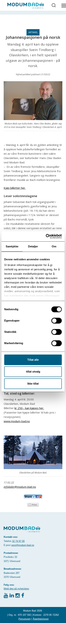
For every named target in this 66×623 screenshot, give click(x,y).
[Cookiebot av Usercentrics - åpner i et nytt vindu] (46, 236)
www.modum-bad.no (17, 421)
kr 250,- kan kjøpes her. (29, 408)
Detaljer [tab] (33, 246)
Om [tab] (54, 246)
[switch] (56, 321)
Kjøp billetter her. (15, 188)
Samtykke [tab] (12, 246)
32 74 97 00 (18, 541)
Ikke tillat (33, 383)
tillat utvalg (33, 371)
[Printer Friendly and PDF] (33, 504)
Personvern (25, 619)
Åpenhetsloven (41, 619)
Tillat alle (33, 359)
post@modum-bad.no (22, 545)
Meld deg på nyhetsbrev (16, 588)
